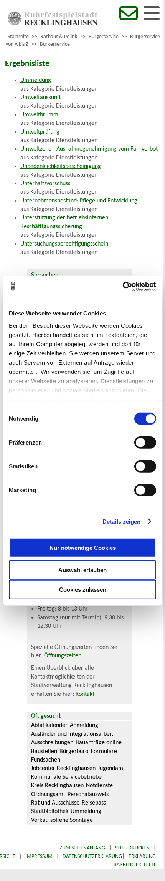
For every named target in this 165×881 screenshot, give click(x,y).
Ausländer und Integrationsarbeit (72, 734)
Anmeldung (84, 725)
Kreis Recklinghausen (57, 786)
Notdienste (99, 786)
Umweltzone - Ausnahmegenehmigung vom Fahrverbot (89, 149)
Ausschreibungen (52, 743)
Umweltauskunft (40, 98)
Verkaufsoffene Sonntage (62, 820)
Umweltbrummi (40, 115)
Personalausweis (88, 794)
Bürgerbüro (73, 751)
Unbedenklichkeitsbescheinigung (60, 166)
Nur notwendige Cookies (83, 547)
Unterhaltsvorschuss (45, 184)
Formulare (104, 751)
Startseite (18, 37)
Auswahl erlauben (82, 570)
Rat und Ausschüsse (55, 803)
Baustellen (44, 751)
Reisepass (94, 803)
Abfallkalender (49, 725)
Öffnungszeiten (62, 656)
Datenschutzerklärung (92, 856)
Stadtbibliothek (49, 811)
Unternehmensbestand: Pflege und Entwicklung (78, 201)
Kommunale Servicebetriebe (66, 777)
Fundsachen (45, 760)
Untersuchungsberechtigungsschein (64, 244)
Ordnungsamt (48, 794)
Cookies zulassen (82, 589)
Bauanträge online (99, 743)
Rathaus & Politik (58, 37)
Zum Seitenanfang (82, 848)
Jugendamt (111, 768)
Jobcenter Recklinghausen (63, 768)
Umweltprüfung (39, 132)
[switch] (145, 442)
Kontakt (85, 694)
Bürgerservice (104, 37)
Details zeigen (121, 521)
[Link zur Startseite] (52, 24)
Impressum (39, 856)
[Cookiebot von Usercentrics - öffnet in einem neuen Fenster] (122, 286)
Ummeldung (35, 80)
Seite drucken (132, 848)
